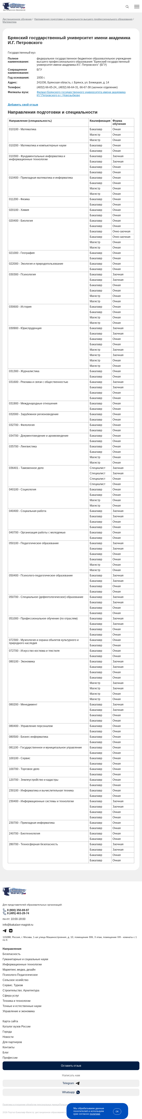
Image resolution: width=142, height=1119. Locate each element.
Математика (9, 21)
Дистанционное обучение (17, 19)
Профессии (10, 1057)
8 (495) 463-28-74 (18, 913)
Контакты (9, 1047)
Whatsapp (68, 1092)
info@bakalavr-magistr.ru (18, 924)
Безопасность (11, 954)
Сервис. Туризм (13, 985)
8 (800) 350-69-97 (18, 910)
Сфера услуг (11, 995)
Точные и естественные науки (22, 1006)
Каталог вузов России (16, 1026)
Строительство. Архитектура (21, 990)
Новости (8, 1036)
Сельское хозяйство (15, 980)
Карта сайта (10, 1021)
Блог (6, 1052)
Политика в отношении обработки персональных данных (31, 1104)
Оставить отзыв (71, 1065)
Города (7, 1031)
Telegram (68, 1083)
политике (95, 1113)
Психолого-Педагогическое (20, 974)
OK (117, 1111)
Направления (12, 948)
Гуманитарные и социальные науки (25, 959)
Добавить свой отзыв (23, 104)
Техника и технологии (16, 1000)
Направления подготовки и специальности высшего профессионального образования (83, 19)
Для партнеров (12, 1042)
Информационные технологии (22, 964)
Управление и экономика (19, 1011)
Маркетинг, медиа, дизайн (19, 969)
